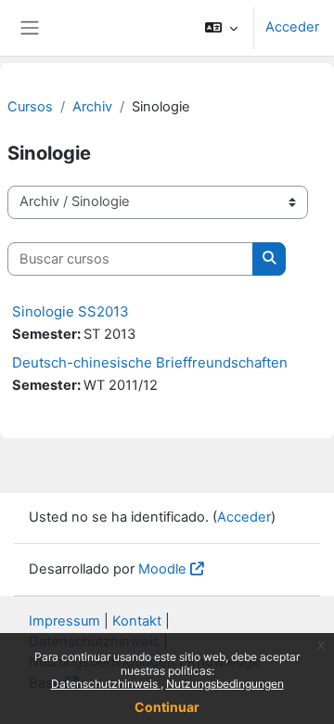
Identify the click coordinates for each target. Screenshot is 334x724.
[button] (221, 28)
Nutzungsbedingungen (225, 684)
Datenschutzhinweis (106, 684)
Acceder (292, 27)
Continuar (167, 707)
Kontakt (136, 621)
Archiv (92, 106)
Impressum (64, 621)
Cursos (30, 106)
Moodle (162, 569)
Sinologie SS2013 (70, 311)
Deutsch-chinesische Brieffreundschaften (150, 362)
